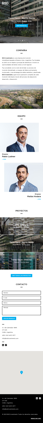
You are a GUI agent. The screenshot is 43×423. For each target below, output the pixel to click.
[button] (40, 3)
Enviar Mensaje (9, 318)
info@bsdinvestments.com (10, 338)
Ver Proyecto (21, 25)
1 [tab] (18, 40)
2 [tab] (20, 40)
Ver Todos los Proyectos (21, 275)
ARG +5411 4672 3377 (8, 335)
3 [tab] (22, 40)
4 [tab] (24, 40)
